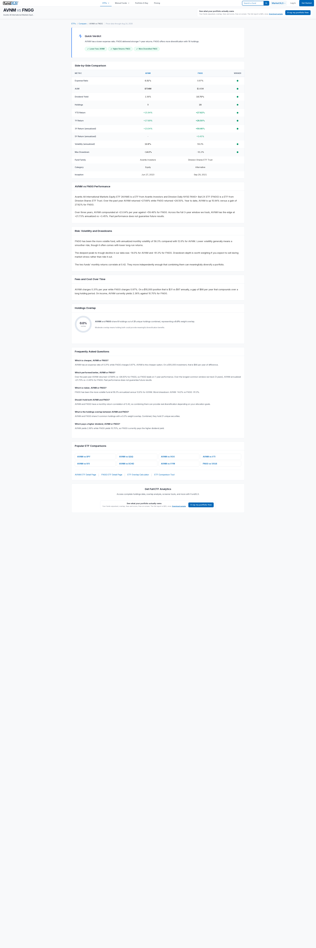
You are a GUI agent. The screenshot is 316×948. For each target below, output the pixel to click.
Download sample (276, 14)
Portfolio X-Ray (141, 3)
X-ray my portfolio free (298, 12)
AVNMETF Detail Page (85, 475)
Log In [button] (293, 3)
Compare (83, 24)
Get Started (307, 3)
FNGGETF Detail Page (111, 475)
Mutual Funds (121, 3)
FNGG (200, 73)
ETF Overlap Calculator (138, 475)
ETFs (105, 3)
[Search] (266, 3)
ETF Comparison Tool (164, 475)
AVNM (148, 73)
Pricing (157, 3)
